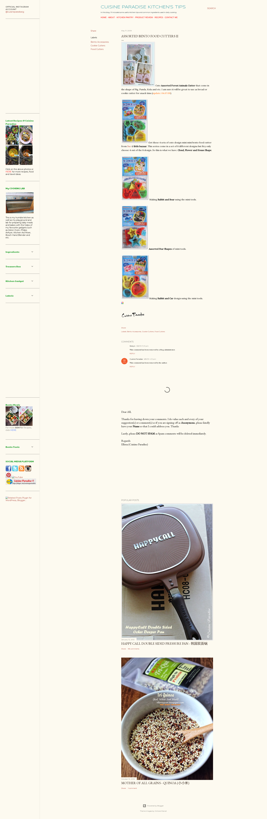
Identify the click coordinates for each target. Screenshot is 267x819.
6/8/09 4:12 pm (150, 359)
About (111, 17)
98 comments (133, 649)
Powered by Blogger (155, 806)
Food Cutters (97, 49)
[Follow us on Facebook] (9, 470)
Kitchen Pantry (125, 17)
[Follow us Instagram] (28, 470)
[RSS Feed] (22, 470)
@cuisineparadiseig (15, 12)
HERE (13, 430)
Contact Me (171, 17)
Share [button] (93, 31)
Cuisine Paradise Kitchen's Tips (143, 7)
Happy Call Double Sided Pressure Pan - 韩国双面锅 (164, 643)
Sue (129, 146)
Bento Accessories (100, 42)
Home (104, 17)
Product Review (144, 17)
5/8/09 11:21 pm (142, 346)
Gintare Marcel (161, 811)
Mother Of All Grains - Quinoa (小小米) (155, 783)
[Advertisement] (167, 472)
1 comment (132, 788)
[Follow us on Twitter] (15, 470)
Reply (132, 353)
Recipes (159, 17)
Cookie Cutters (98, 45)
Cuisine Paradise (136, 359)
